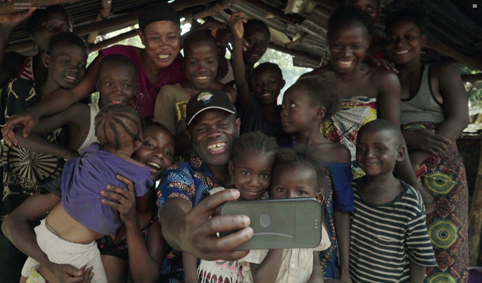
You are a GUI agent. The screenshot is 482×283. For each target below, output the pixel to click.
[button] (474, 6)
